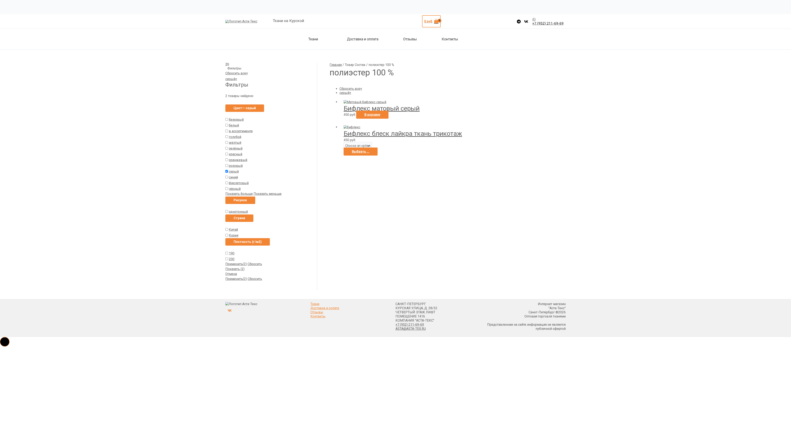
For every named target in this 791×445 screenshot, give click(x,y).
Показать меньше (268, 194)
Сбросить (255, 264)
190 (231, 253)
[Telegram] (519, 21)
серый (234, 171)
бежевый (236, 120)
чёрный (235, 189)
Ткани (313, 39)
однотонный (238, 212)
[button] (4, 342)
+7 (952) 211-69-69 (410, 325)
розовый (236, 166)
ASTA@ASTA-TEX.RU (411, 329)
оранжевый (238, 160)
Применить (236, 264)
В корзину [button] (372, 115)
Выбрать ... (360, 151)
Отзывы (410, 39)
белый (234, 125)
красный (235, 154)
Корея (233, 235)
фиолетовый (239, 183)
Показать (235, 269)
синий (233, 177)
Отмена (231, 274)
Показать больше (239, 194)
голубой (235, 137)
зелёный (235, 148)
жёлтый (235, 143)
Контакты (450, 39)
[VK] (526, 21)
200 (231, 259)
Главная (336, 65)
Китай (233, 230)
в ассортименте (241, 131)
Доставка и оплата (362, 39)
